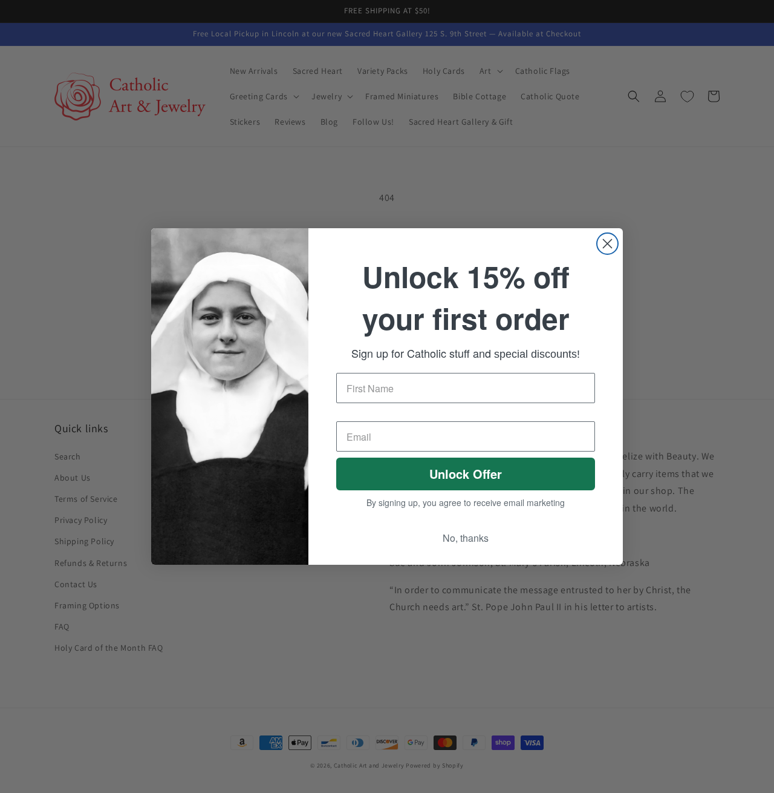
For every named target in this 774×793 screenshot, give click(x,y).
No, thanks (465, 540)
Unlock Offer (466, 476)
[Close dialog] (607, 241)
